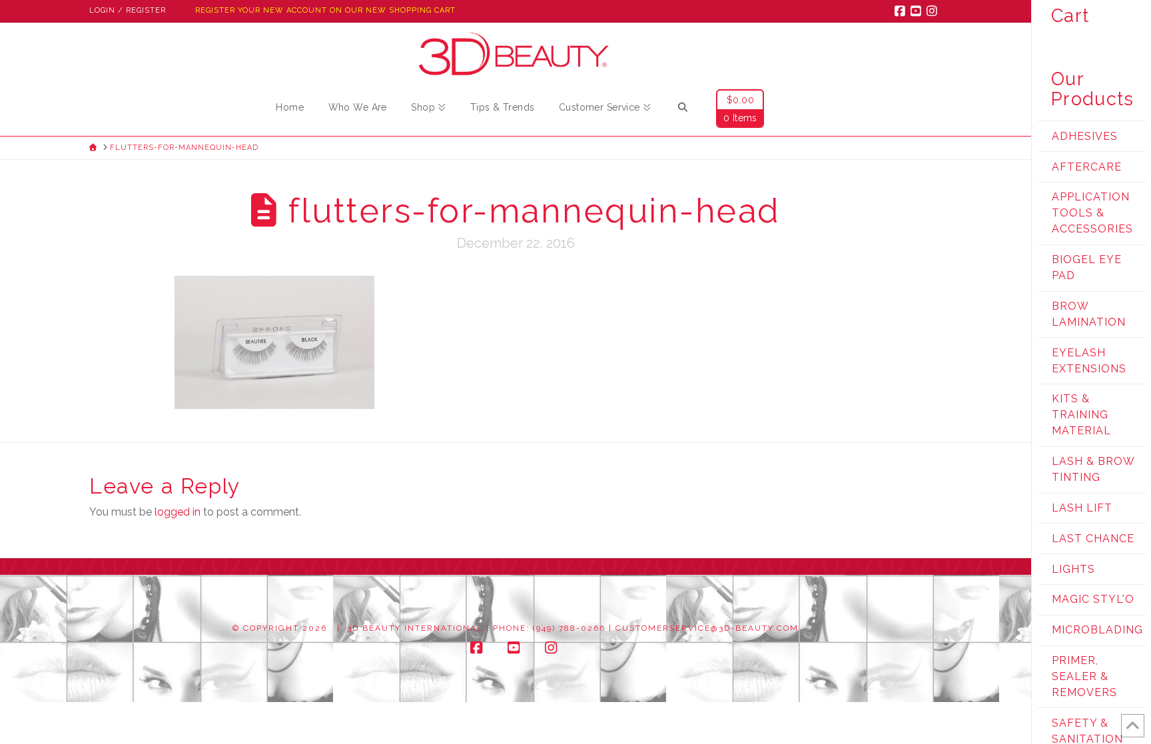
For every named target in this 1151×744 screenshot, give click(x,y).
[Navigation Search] (683, 109)
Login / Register (127, 10)
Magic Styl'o (1093, 599)
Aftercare (1087, 167)
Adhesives (1085, 136)
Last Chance (1093, 538)
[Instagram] (934, 10)
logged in (177, 512)
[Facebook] (902, 10)
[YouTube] (918, 10)
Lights (1073, 569)
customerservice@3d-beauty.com (707, 628)
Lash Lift (1082, 508)
